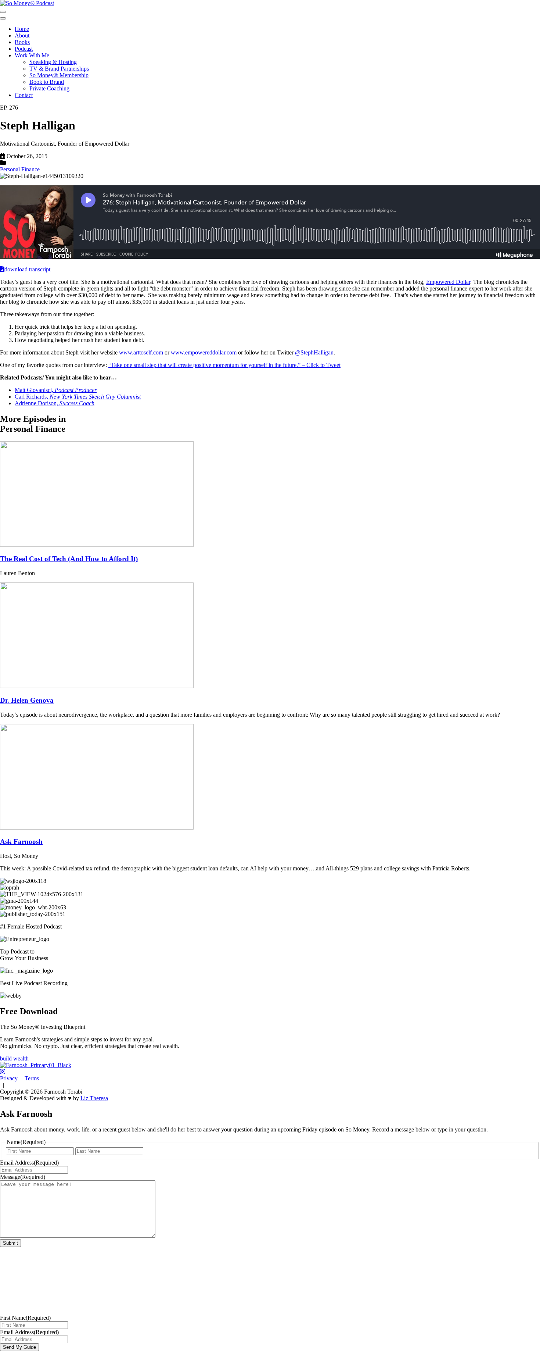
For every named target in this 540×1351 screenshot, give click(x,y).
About (22, 35)
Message (22, 1177)
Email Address (29, 1162)
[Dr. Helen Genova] (97, 686)
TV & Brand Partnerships (59, 68)
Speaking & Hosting (53, 62)
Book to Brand (46, 82)
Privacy (9, 1078)
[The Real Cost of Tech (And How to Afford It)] (97, 545)
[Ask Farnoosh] (97, 827)
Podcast (24, 49)
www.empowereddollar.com (204, 352)
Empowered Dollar (448, 282)
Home (22, 29)
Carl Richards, (78, 396)
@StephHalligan (314, 352)
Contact (24, 95)
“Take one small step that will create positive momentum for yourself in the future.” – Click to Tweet (224, 365)
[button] (2, 1072)
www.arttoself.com (141, 352)
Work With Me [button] (32, 55)
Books (22, 42)
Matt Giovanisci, (56, 390)
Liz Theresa (94, 1098)
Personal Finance (20, 169)
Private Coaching (49, 88)
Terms (32, 1078)
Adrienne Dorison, (54, 403)
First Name (25, 1318)
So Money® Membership (59, 75)
